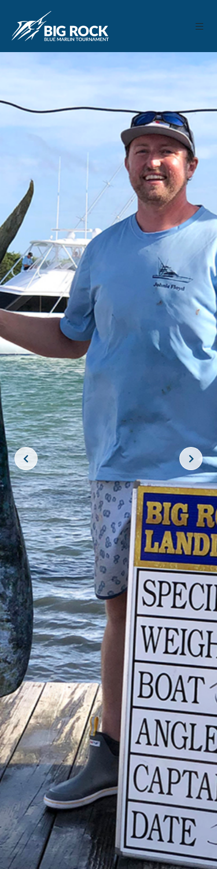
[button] (200, 26)
